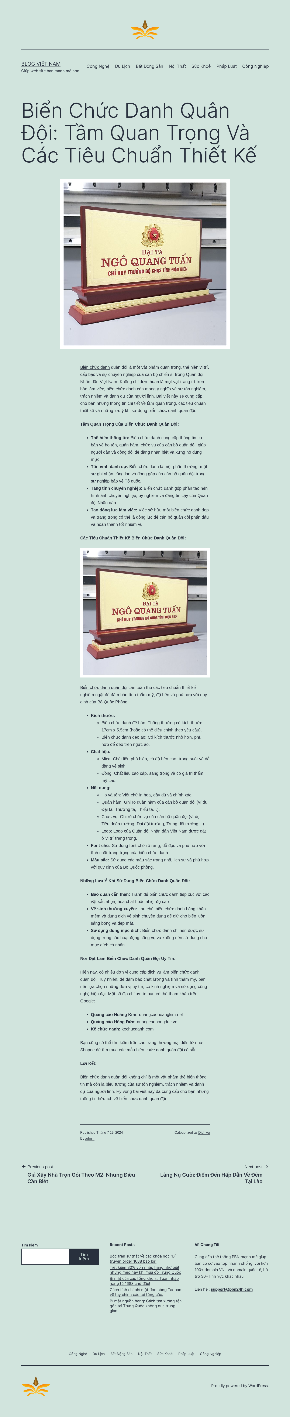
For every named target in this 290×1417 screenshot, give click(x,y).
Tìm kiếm (29, 1245)
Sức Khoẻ (201, 66)
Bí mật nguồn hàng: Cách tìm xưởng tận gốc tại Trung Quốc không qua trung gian (146, 1306)
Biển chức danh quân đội (103, 687)
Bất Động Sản (149, 66)
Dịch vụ (204, 1132)
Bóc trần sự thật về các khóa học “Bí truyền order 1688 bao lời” (143, 1258)
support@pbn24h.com (232, 1289)
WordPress (258, 1385)
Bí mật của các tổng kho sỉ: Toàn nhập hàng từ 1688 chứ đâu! (144, 1281)
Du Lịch (122, 66)
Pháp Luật (227, 66)
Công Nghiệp (255, 66)
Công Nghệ (98, 66)
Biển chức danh (95, 367)
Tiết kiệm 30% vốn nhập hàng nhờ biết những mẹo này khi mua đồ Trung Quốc (145, 1269)
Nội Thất (177, 66)
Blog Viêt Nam (41, 64)
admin (89, 1138)
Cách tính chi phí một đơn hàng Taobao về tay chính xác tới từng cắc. (145, 1292)
